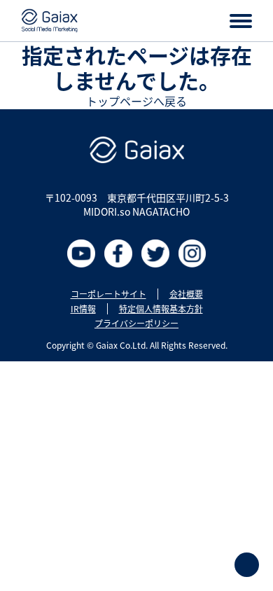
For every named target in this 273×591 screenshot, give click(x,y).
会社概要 (186, 294)
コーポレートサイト (108, 294)
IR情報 (83, 308)
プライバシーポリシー (136, 323)
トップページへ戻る (136, 100)
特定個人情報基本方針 (161, 308)
